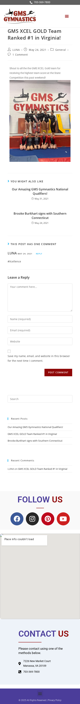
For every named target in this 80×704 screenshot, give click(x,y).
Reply (39, 253)
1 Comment (20, 54)
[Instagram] (32, 518)
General (60, 50)
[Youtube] (63, 518)
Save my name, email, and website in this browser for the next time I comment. (39, 358)
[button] (67, 16)
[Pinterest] (47, 518)
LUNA (16, 50)
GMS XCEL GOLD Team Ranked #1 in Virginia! (32, 434)
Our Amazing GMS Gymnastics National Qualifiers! (40, 191)
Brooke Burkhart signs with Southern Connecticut (40, 215)
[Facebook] (16, 518)
